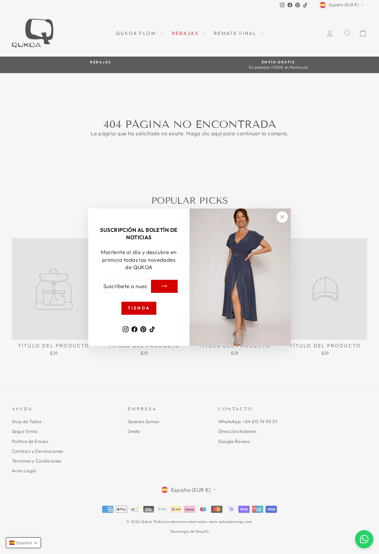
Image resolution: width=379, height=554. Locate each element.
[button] (23, 543)
